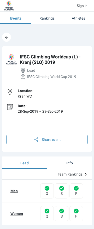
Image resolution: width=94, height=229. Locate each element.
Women (16, 214)
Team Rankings (70, 174)
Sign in (82, 6)
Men (14, 191)
